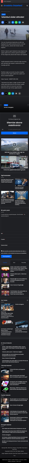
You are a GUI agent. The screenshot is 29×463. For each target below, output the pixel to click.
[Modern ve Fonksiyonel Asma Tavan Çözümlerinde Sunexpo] (21, 324)
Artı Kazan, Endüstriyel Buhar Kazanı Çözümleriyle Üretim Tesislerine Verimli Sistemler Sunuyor (7, 331)
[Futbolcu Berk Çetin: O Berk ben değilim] (5, 275)
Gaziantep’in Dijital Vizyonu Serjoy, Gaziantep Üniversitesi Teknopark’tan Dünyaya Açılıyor (19, 419)
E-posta (3, 239)
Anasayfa (4, 11)
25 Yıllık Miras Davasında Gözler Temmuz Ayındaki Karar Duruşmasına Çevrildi (7, 201)
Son (14, 262)
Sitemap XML (4, 447)
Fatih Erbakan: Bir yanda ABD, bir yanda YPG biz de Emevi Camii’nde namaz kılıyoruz (18, 292)
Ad (2, 233)
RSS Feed (10, 447)
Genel (8, 11)
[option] (14, 104)
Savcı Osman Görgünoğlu (16, 285)
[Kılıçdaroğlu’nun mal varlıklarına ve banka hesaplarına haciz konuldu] (5, 280)
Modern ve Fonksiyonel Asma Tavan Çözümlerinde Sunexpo (21, 330)
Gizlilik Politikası (15, 459)
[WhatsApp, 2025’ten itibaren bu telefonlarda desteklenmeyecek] (5, 389)
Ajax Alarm (15, 453)
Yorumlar (23, 262)
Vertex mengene (7, 1)
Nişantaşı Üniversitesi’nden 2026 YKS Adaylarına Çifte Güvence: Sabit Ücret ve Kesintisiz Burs (7, 314)
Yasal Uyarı (18, 461)
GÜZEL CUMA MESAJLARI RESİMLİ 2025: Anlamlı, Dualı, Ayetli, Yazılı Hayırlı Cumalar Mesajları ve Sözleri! (18, 269)
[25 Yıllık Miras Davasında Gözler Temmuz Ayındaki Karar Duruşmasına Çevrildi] (7, 194)
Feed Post (14, 449)
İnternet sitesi (4, 245)
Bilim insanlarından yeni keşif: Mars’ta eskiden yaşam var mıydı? (18, 376)
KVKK (25, 459)
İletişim (9, 459)
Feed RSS (19, 447)
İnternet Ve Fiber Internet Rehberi (19, 188)
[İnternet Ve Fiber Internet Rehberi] (21, 182)
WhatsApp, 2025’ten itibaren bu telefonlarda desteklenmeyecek (18, 388)
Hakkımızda (4, 459)
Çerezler (21, 459)
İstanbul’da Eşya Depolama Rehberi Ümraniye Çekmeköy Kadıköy (20, 202)
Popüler (5, 262)
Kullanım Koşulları (11, 461)
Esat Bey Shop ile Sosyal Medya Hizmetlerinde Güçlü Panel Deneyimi (7, 181)
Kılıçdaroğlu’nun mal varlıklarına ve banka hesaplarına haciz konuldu (18, 280)
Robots (14, 447)
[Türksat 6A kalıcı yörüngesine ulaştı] (5, 371)
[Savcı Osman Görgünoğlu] (5, 286)
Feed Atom (24, 447)
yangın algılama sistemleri (7, 453)
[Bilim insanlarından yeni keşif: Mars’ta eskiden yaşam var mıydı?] (5, 377)
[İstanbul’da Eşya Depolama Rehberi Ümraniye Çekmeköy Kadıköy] (21, 195)
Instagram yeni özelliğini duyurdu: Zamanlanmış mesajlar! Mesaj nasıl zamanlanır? (18, 383)
